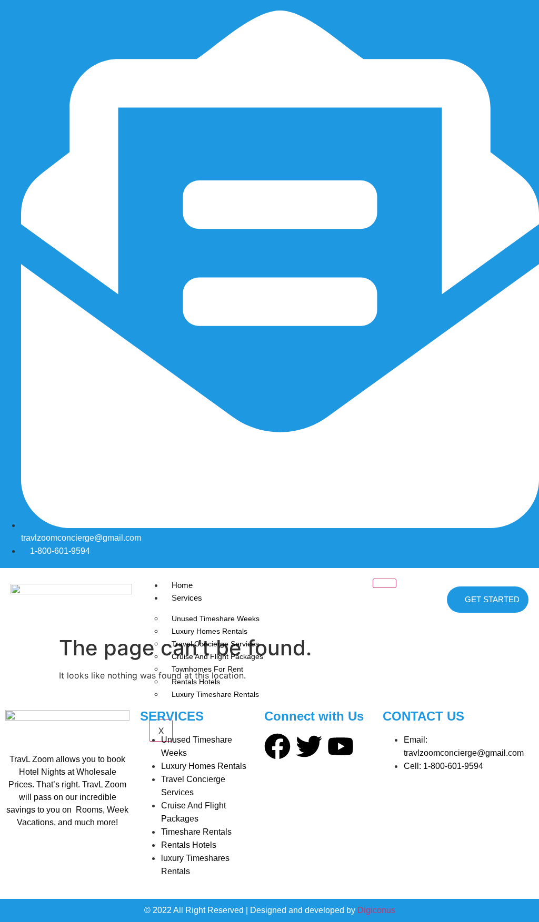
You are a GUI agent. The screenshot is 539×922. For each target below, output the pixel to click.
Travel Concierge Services (215, 644)
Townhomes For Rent (207, 669)
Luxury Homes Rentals (209, 631)
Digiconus (376, 910)
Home (182, 585)
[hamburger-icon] (384, 583)
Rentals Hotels (196, 681)
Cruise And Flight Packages (217, 656)
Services (187, 597)
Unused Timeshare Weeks (215, 618)
